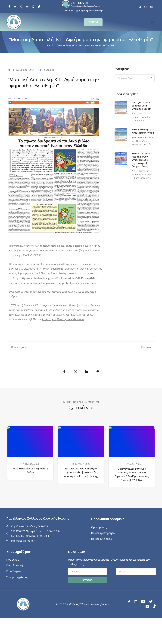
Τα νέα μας (48, 69)
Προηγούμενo (19, 347)
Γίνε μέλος (12, 559)
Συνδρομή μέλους (17, 577)
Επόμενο (146, 347)
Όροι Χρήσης (99, 527)
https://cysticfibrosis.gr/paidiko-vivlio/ (63, 319)
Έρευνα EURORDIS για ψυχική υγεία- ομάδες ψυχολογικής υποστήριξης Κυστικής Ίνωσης (81, 472)
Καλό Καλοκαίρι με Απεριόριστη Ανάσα (30, 470)
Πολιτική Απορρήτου (103, 533)
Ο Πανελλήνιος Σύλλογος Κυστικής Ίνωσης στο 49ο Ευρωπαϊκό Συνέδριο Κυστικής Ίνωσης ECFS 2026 (132, 474)
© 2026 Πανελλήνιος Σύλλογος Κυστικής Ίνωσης (82, 604)
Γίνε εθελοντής (15, 565)
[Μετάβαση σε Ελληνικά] (151, 7)
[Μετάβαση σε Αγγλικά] (145, 7)
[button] (93, 22)
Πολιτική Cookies (101, 539)
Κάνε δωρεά (13, 571)
